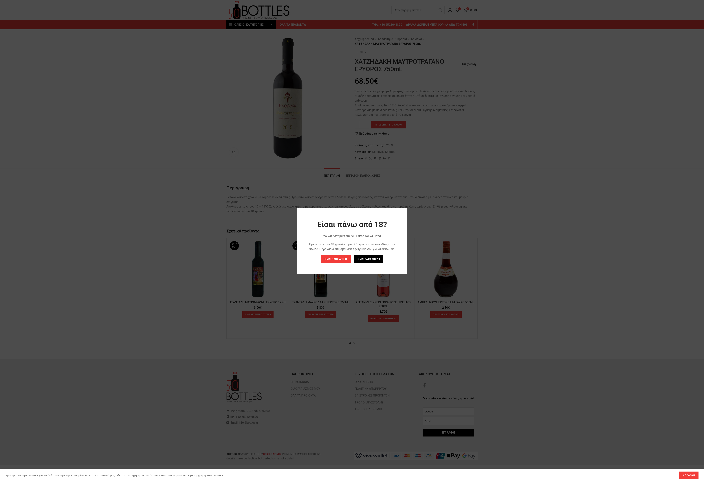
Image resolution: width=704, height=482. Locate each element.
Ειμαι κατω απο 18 (369, 258)
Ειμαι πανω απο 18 (335, 258)
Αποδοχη (689, 475)
